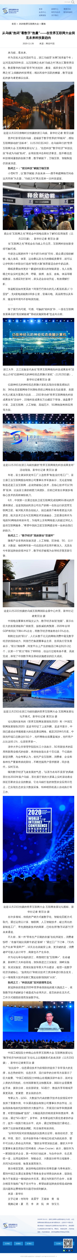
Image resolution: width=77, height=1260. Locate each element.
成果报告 (42, 15)
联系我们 (18, 1243)
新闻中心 (54, 9)
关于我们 (54, 15)
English (68, 2)
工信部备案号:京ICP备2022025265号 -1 (45, 1256)
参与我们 (29, 1243)
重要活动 (67, 9)
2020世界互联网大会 (29, 24)
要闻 (43, 24)
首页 (40, 9)
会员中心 (42, 12)
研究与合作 (55, 12)
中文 (66, 2)
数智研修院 (68, 12)
